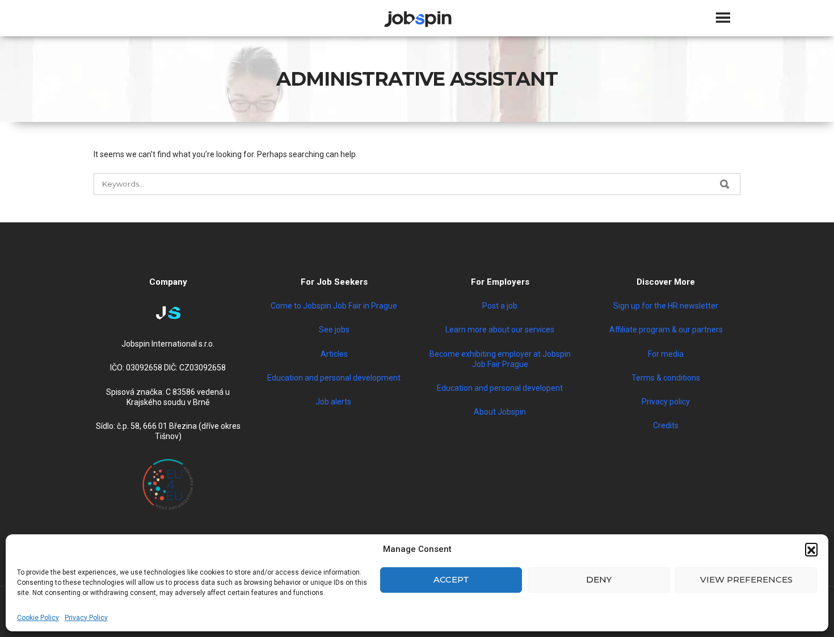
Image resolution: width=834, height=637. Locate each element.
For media (666, 353)
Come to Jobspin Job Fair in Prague (334, 305)
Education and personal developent (500, 388)
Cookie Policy (38, 618)
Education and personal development (334, 377)
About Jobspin (500, 411)
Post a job (499, 305)
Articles (334, 353)
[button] (811, 549)
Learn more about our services (499, 329)
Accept (451, 579)
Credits (666, 425)
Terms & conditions (665, 377)
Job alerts (334, 401)
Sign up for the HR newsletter (665, 305)
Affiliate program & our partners (666, 329)
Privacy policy (666, 401)
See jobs (334, 329)
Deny (599, 579)
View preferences (746, 579)
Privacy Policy (86, 618)
